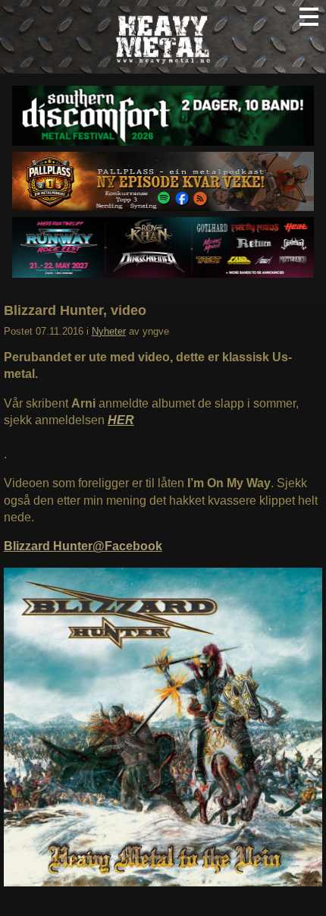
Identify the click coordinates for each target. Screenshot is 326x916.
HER (121, 420)
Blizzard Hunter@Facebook (83, 546)
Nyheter (109, 331)
